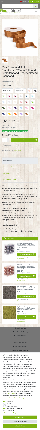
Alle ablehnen (20, 426)
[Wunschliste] (27, 1)
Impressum (11, 393)
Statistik (9, 404)
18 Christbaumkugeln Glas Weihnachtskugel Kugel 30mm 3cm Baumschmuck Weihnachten (26, 245)
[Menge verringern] (8, 141)
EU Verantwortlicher (10, 179)
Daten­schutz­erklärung (16, 398)
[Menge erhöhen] (8, 139)
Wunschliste (7, 145)
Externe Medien (12, 406)
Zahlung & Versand (20, 342)
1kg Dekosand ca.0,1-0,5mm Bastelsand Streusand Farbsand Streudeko (26, 288)
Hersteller (6, 173)
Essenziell (10, 401)
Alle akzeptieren (20, 417)
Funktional (10, 410)
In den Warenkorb (24, 140)
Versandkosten (17, 150)
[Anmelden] (2, 1)
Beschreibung (7, 160)
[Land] (20, 1)
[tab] (20, 160)
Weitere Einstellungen (10, 413)
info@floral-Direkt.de (20, 350)
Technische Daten (9, 167)
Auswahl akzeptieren (20, 421)
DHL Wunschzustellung (14, 408)
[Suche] (35, 6)
